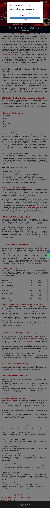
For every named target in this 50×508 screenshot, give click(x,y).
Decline (25, 19)
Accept (25, 17)
